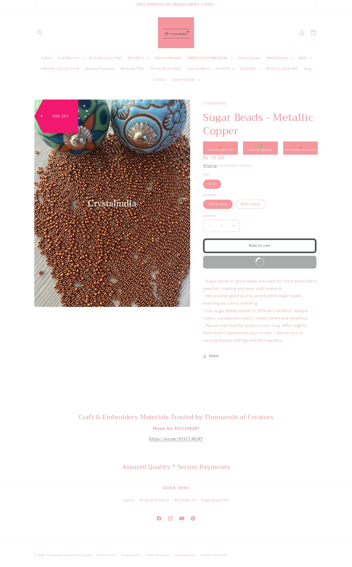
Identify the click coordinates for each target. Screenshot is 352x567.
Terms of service (157, 555)
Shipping (210, 165)
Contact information (214, 555)
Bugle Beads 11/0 (215, 500)
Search (129, 500)
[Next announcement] (316, 5)
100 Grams (217, 204)
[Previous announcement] (36, 5)
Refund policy (106, 555)
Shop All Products (155, 500)
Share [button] (214, 356)
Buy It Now (236, 260)
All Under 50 (185, 500)
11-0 (212, 184)
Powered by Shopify (78, 555)
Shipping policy (185, 555)
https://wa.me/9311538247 (176, 439)
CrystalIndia (55, 555)
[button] (40, 32)
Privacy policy (131, 555)
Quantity (209, 215)
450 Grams (250, 204)
